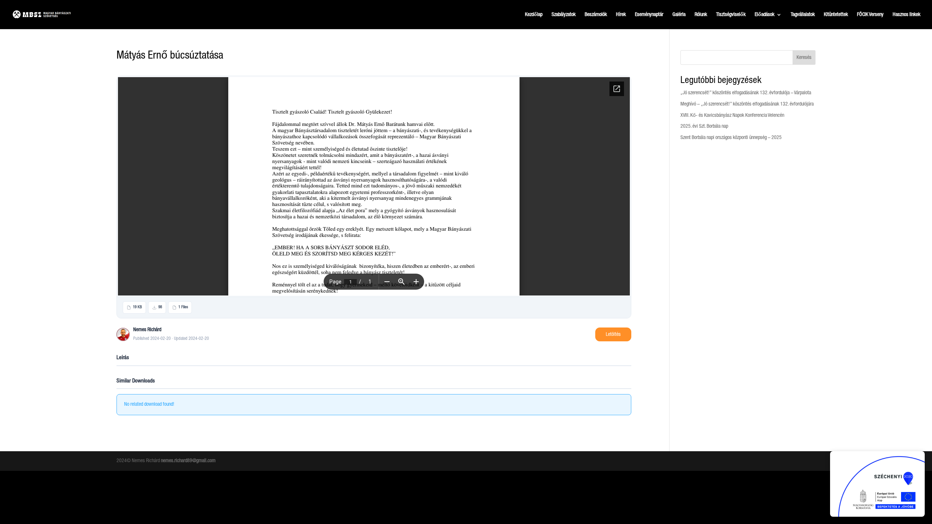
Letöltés (613, 334)
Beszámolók (596, 14)
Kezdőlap (533, 14)
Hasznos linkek (906, 14)
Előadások (764, 14)
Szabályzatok (564, 14)
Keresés (804, 57)
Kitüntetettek (836, 14)
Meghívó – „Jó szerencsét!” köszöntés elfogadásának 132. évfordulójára (747, 104)
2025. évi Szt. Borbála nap (704, 126)
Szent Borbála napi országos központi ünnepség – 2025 (731, 137)
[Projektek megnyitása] (877, 484)
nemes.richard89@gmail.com (188, 460)
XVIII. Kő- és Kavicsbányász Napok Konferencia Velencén (732, 115)
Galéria (679, 14)
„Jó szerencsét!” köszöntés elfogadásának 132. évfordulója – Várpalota (745, 93)
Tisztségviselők (731, 14)
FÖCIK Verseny (870, 14)
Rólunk (701, 14)
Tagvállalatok (803, 14)
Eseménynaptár (649, 14)
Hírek (621, 14)
